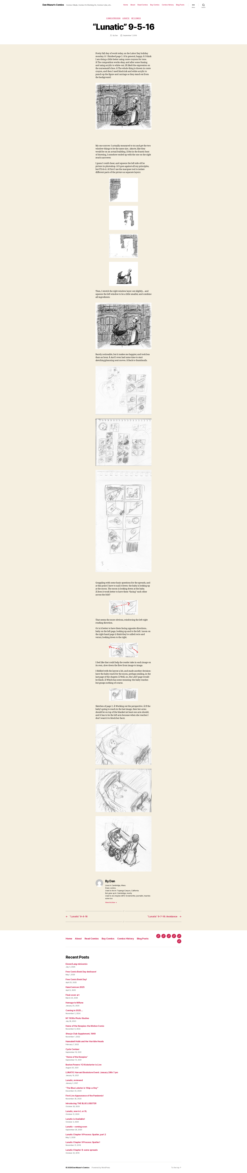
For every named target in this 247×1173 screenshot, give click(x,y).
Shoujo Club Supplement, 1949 (81, 1033)
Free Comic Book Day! (76, 979)
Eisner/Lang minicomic (76, 964)
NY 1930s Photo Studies (77, 1018)
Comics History (168, 5)
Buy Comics (154, 5)
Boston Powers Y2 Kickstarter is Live (83, 1064)
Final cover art (72, 995)
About (132, 5)
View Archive (111, 902)
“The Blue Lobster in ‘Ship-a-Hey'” (82, 1088)
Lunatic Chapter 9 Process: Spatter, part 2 (86, 1134)
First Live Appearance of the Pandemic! (85, 1095)
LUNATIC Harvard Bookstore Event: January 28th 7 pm (92, 1072)
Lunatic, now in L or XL (76, 1111)
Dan (116, 35)
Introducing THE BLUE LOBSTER (81, 1103)
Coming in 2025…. (74, 1010)
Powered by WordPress (101, 1168)
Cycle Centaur (73, 1049)
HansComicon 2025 (75, 987)
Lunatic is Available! (75, 1119)
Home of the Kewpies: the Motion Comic (85, 1026)
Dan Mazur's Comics (53, 5)
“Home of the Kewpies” (77, 1057)
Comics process (113, 18)
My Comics (136, 18)
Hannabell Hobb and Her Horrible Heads (85, 1041)
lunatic (125, 18)
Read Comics (142, 5)
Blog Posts (180, 5)
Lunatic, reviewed (74, 1080)
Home (125, 5)
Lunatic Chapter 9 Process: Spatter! (83, 1142)
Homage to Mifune (74, 1002)
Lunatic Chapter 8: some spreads (82, 1150)
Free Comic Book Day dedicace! (81, 971)
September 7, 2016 (130, 35)
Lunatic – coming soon (76, 1126)
